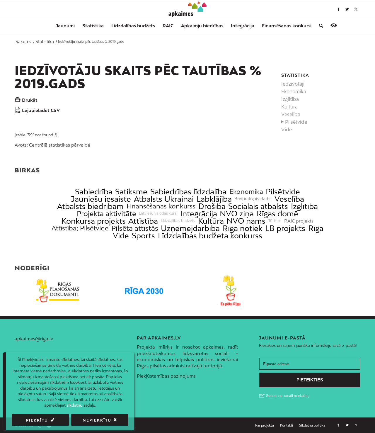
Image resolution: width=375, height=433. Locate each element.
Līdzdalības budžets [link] (178, 221)
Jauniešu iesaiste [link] (101, 199)
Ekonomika (293, 91)
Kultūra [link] (211, 221)
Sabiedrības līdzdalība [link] (188, 191)
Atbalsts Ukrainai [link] (164, 199)
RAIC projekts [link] (298, 221)
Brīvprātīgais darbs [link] (253, 199)
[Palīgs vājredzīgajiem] (334, 25)
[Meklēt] (319, 25)
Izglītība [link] (304, 206)
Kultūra (289, 107)
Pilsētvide (296, 122)
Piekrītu (37, 420)
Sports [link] (143, 235)
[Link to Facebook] (338, 9)
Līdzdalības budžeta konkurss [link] (210, 235)
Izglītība (290, 99)
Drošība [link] (212, 206)
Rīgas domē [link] (277, 213)
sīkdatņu (74, 405)
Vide (286, 130)
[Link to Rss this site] (356, 9)
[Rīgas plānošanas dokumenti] (58, 291)
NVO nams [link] (245, 221)
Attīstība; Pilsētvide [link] (80, 228)
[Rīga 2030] (144, 291)
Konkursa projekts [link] (94, 221)
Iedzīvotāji (292, 84)
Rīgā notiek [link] (242, 228)
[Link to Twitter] (347, 9)
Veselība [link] (289, 199)
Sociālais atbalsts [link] (258, 206)
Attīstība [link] (143, 221)
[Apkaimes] (187, 9)
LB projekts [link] (285, 228)
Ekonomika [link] (246, 192)
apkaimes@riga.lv (34, 338)
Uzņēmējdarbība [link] (190, 228)
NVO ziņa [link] (237, 213)
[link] (286, 25)
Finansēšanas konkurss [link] (161, 206)
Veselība (290, 114)
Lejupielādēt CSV (41, 110)
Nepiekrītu (97, 420)
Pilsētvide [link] (283, 191)
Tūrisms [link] (275, 221)
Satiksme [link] (131, 191)
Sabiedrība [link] (93, 191)
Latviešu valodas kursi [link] (158, 213)
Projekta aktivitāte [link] (106, 213)
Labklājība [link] (214, 199)
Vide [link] (121, 235)
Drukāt (30, 100)
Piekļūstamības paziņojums (166, 375)
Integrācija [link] (198, 213)
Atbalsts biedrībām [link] (90, 206)
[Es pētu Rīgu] (231, 291)
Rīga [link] (315, 228)
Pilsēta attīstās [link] (134, 228)
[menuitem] (65, 25)
